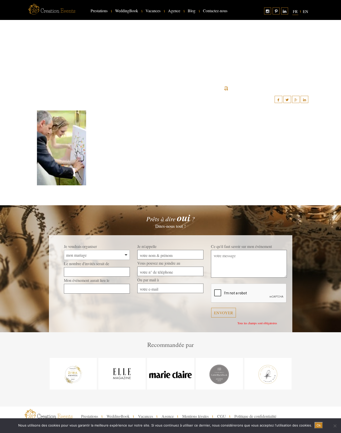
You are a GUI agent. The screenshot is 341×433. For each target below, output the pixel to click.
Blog (191, 11)
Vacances (153, 11)
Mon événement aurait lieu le (86, 280)
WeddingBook (126, 11)
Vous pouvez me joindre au (158, 263)
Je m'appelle (147, 246)
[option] (73, 373)
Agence (174, 11)
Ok (319, 425)
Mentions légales (195, 416)
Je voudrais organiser (80, 246)
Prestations (99, 11)
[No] (334, 425)
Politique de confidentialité (255, 416)
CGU (221, 416)
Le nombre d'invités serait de (86, 263)
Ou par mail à (148, 279)
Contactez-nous (215, 11)
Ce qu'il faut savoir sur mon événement (241, 246)
